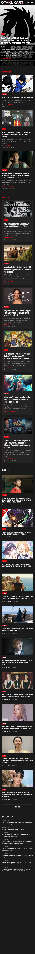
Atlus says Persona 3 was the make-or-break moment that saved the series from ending (17, 400)
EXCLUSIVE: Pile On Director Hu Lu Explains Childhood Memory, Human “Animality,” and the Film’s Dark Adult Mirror (16, 500)
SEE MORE (17, 807)
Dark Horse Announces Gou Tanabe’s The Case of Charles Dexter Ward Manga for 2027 (16, 40)
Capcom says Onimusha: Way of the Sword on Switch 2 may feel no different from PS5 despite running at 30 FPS (17, 444)
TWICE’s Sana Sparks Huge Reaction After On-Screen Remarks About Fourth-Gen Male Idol (17, 727)
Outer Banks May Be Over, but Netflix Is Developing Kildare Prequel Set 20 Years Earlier (18, 270)
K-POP (4, 657)
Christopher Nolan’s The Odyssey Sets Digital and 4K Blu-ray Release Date (17, 629)
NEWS (3, 34)
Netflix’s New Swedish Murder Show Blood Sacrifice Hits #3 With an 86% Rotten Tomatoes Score (15, 175)
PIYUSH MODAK (7, 58)
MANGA (4, 94)
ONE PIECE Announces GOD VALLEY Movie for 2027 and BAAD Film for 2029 (16, 226)
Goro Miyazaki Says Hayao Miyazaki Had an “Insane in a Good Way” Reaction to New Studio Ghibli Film (17, 356)
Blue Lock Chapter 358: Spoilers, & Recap (17, 97)
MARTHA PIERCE (8, 186)
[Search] (28, 2)
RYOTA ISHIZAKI (8, 104)
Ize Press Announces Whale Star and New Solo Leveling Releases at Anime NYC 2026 (17, 533)
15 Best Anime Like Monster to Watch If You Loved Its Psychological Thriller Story (16, 134)
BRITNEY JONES (9, 237)
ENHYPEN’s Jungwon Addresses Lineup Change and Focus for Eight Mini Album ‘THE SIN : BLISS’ (17, 662)
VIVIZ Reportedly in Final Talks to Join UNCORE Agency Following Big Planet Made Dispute (17, 695)
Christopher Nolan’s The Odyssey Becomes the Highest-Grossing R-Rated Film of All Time (17, 597)
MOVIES (5, 495)
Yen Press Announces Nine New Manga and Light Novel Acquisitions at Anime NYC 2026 (16, 565)
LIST (4, 129)
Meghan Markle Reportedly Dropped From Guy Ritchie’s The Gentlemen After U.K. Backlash (17, 313)
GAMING (6, 393)
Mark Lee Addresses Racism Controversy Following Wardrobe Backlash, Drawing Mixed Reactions (17, 795)
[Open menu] (32, 2)
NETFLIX (5, 170)
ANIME (5, 220)
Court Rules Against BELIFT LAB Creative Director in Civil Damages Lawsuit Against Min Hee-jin (17, 761)
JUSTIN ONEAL (9, 368)
